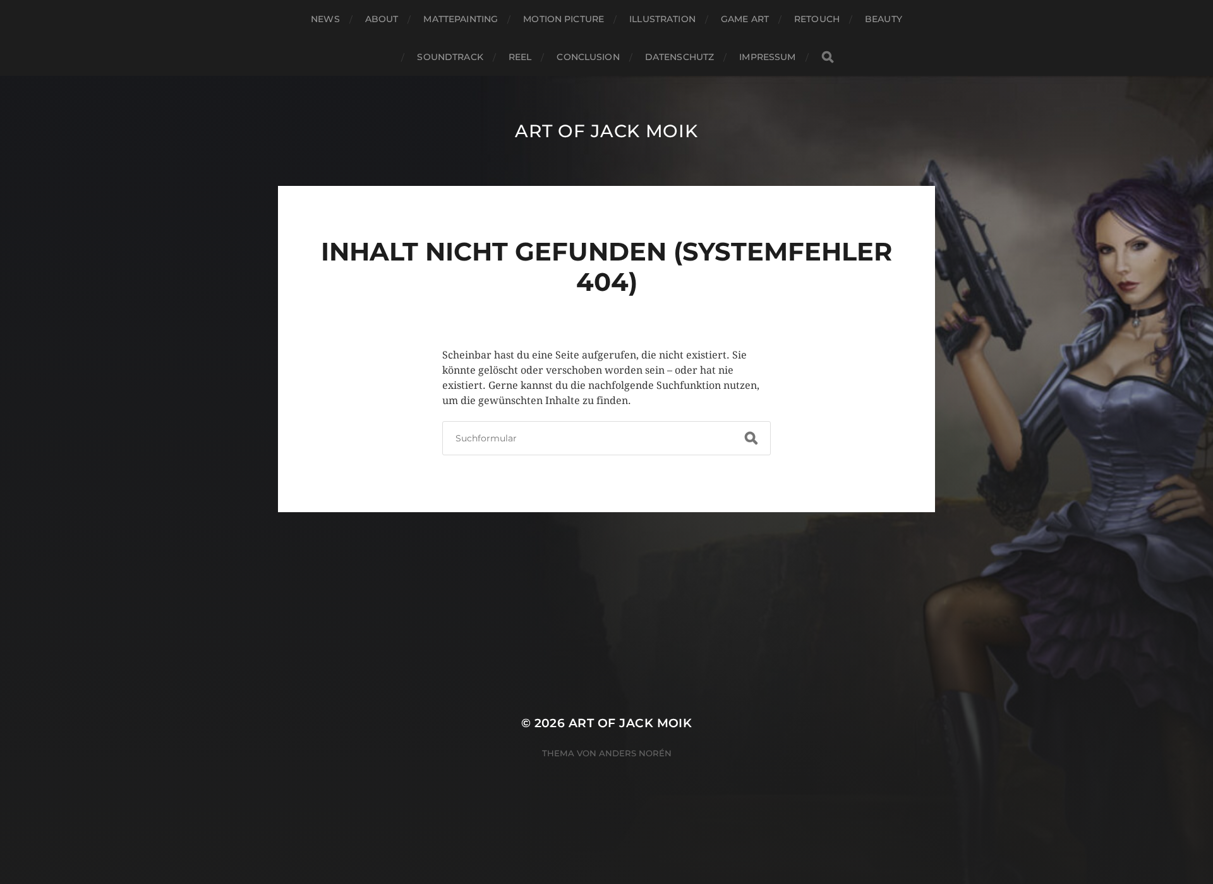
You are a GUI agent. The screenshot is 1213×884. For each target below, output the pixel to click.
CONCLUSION (588, 57)
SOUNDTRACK (450, 57)
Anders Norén (635, 753)
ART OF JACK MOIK (606, 131)
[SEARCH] (827, 57)
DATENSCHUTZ (680, 57)
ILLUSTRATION (662, 19)
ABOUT (382, 19)
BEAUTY (883, 19)
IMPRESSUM (767, 57)
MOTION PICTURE (563, 19)
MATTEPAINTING (460, 19)
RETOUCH (817, 19)
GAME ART (745, 19)
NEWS (325, 19)
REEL (520, 57)
